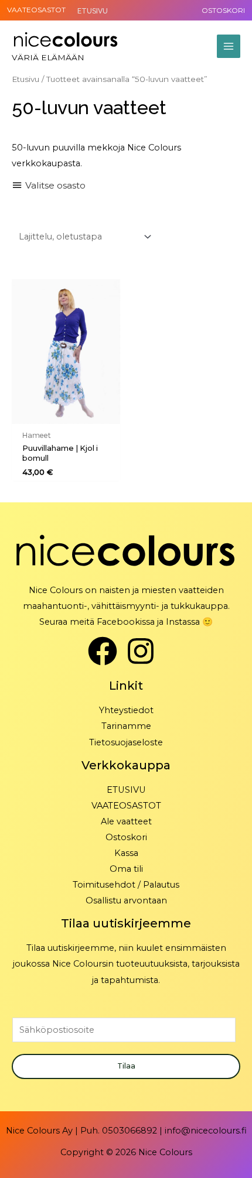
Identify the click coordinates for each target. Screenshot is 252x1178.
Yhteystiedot (126, 710)
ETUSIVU (126, 790)
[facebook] (107, 651)
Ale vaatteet (126, 821)
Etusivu (25, 79)
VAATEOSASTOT (36, 9)
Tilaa (126, 1065)
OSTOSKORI (223, 10)
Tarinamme (126, 726)
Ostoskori (126, 837)
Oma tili (126, 869)
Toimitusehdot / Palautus (126, 884)
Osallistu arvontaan (126, 900)
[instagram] (145, 651)
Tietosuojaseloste (126, 742)
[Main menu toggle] (228, 46)
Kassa (126, 853)
